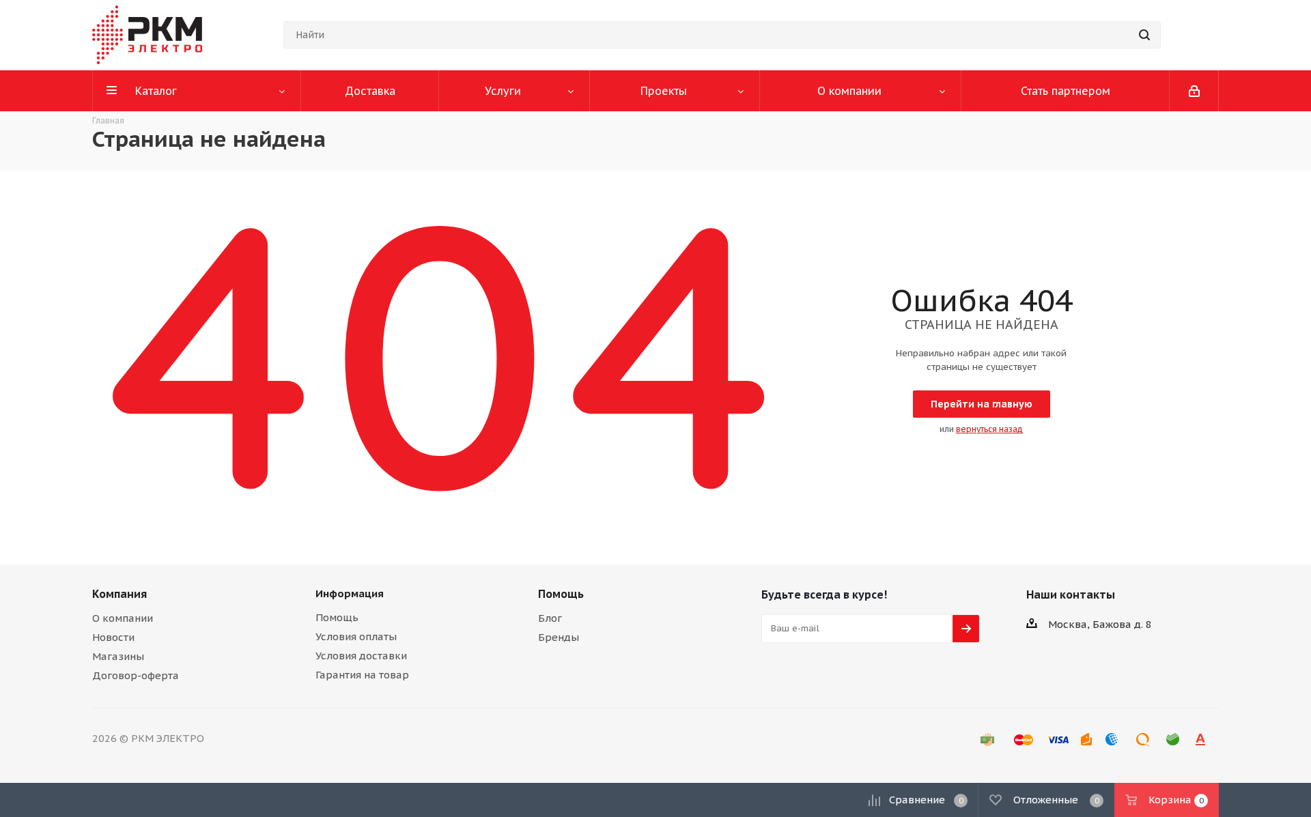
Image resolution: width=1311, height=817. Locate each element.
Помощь (336, 617)
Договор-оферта (135, 675)
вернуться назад (989, 429)
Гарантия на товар (362, 674)
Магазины (118, 656)
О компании (122, 618)
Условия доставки (361, 655)
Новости (113, 637)
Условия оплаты (356, 636)
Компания (119, 594)
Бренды (558, 637)
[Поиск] (1144, 34)
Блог (550, 618)
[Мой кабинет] (1194, 90)
